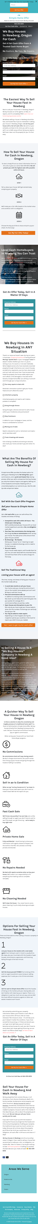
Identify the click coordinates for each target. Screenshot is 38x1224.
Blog (31, 1209)
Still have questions (14, 1146)
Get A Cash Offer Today (9, 1207)
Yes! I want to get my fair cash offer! (18, 625)
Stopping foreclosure (17, 357)
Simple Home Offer (11, 258)
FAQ (34, 1207)
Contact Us (23, 26)
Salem (6, 1189)
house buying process (16, 262)
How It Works (28, 1207)
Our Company (9, 1209)
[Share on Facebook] (4, 1157)
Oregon (6, 1174)
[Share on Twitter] (7, 1157)
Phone (5, 69)
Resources (17, 1209)
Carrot (30, 1221)
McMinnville (8, 1179)
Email (5, 76)
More (30, 26)
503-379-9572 (19, 24)
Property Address (9, 63)
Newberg (7, 1184)
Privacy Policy (25, 1209)
